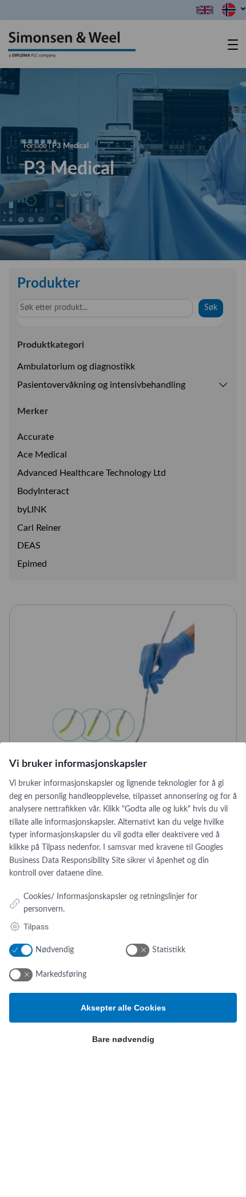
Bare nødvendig (123, 1039)
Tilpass (36, 926)
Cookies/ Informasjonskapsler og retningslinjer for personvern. (110, 903)
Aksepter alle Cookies (123, 1007)
